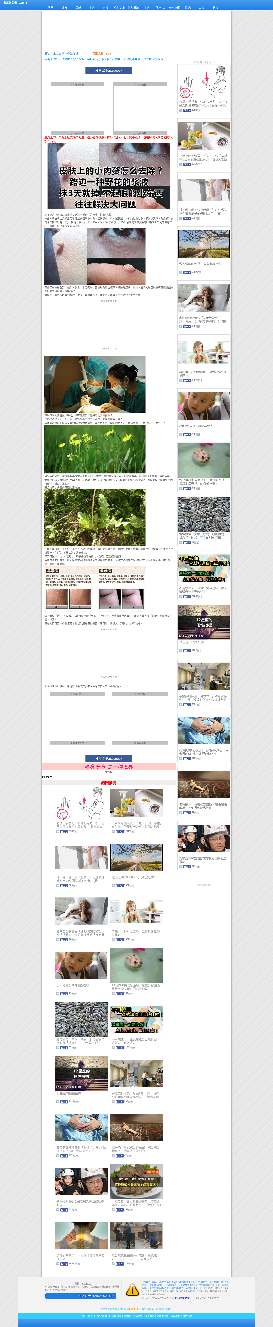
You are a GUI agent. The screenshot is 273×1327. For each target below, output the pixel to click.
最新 (78, 7)
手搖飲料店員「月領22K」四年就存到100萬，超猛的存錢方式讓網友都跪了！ (135, 1097)
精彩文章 (119, 7)
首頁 (48, 53)
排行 (64, 7)
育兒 (202, 7)
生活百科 (58, 53)
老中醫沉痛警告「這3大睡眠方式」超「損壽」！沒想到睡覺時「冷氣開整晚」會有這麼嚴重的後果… (80, 935)
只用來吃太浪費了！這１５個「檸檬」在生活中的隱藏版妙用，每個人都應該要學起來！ (136, 827)
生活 (92, 7)
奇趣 (105, 7)
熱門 (50, 7)
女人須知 (133, 7)
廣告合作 (187, 1316)
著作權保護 (163, 1316)
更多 (215, 7)
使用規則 (102, 1316)
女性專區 (174, 7)
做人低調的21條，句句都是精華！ (134, 877)
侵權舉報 (149, 1316)
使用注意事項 (88, 1316)
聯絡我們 (133, 1309)
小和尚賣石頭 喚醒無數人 (73, 985)
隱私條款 (138, 1316)
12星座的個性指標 (68, 1093)
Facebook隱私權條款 (120, 1316)
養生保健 (72, 53)
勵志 (188, 7)
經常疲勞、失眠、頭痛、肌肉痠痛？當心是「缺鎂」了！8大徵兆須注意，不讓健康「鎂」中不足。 (80, 1043)
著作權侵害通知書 (182, 1298)
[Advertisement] (136, 30)
